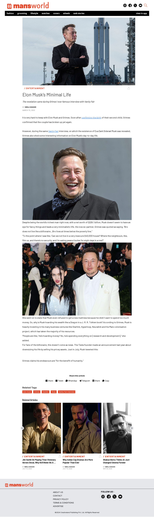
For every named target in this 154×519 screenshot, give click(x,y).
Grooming (22, 13)
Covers (56, 13)
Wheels (66, 13)
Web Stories (78, 13)
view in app (141, 13)
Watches (46, 13)
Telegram (86, 380)
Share (50, 380)
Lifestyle (34, 13)
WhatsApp (72, 380)
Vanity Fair (53, 131)
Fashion (10, 13)
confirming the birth (91, 117)
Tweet (60, 380)
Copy (107, 380)
